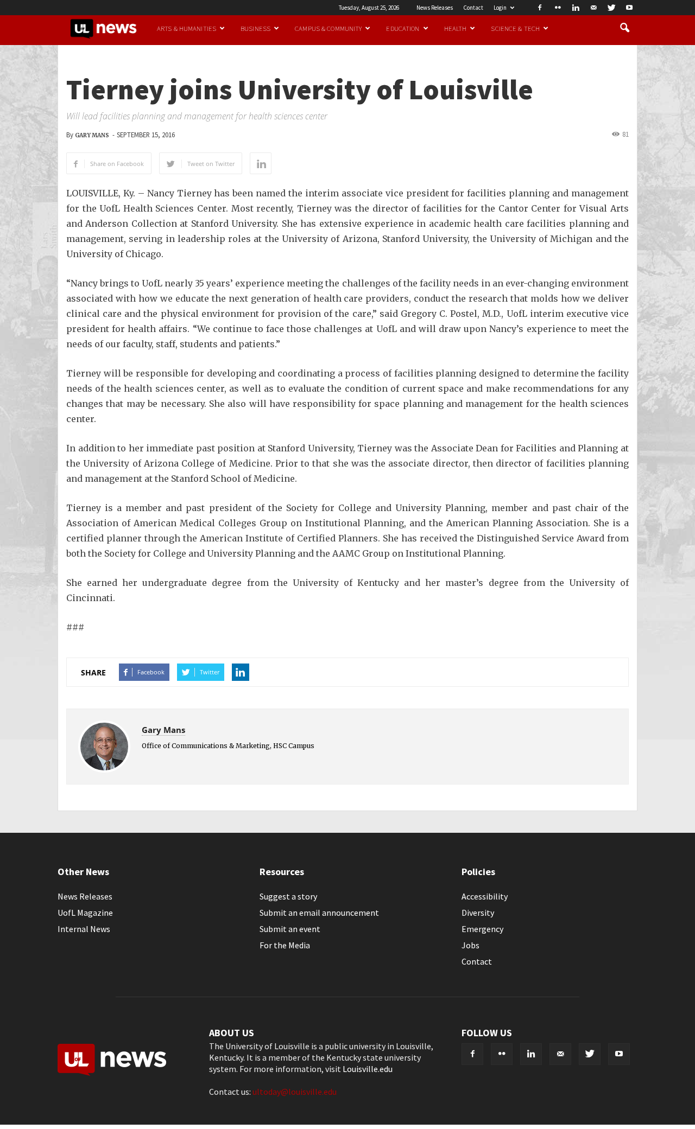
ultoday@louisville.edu (294, 1091)
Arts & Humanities (186, 28)
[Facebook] (540, 7)
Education (402, 28)
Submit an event (290, 928)
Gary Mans (92, 135)
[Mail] (593, 7)
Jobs (470, 945)
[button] (624, 28)
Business (255, 28)
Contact (473, 7)
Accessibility (485, 896)
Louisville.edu (368, 1068)
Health (455, 28)
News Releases (434, 7)
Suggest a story (288, 896)
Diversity (478, 912)
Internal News (84, 928)
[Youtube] (629, 7)
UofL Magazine (85, 912)
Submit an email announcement (319, 912)
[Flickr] (557, 7)
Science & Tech (515, 28)
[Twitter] (611, 7)
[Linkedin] (575, 7)
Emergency (482, 928)
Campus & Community (328, 28)
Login (500, 7)
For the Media (285, 945)
